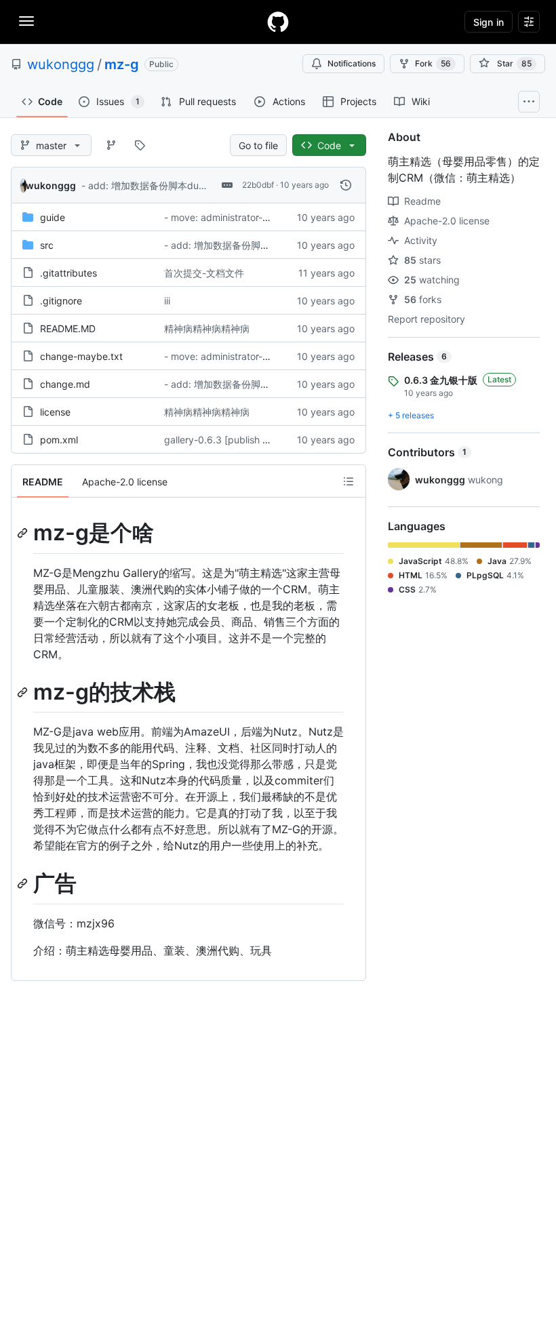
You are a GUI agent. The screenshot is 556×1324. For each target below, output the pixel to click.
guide (52, 217)
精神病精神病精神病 (207, 328)
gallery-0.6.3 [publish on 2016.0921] (245, 439)
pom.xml (59, 439)
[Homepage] (278, 22)
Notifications (351, 63)
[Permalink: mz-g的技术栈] (23, 692)
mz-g (121, 64)
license (55, 412)
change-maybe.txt (81, 356)
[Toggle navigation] (26, 21)
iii (167, 300)
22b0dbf (258, 185)
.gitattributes (68, 273)
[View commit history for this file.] (345, 185)
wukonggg (60, 64)
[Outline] (348, 481)
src (47, 245)
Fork (433, 63)
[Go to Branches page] (111, 145)
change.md (65, 384)
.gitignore (61, 300)
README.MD (68, 328)
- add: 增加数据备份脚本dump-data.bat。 (172, 185)
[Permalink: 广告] (23, 884)
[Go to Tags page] (139, 145)
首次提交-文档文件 (204, 273)
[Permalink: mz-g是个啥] (23, 532)
